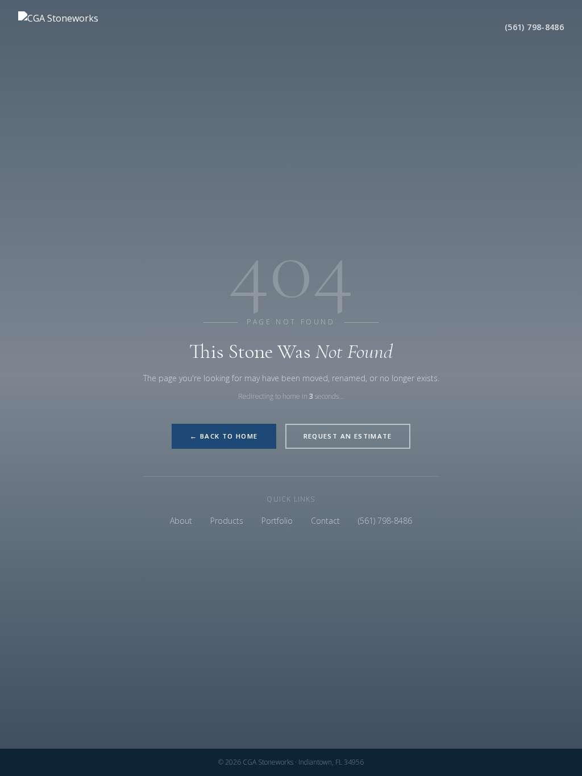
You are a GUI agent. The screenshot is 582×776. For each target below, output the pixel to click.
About (181, 520)
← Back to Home (223, 436)
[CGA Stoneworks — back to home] (75, 27)
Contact (325, 520)
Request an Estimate (348, 436)
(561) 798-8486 (534, 27)
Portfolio (277, 520)
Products (226, 520)
